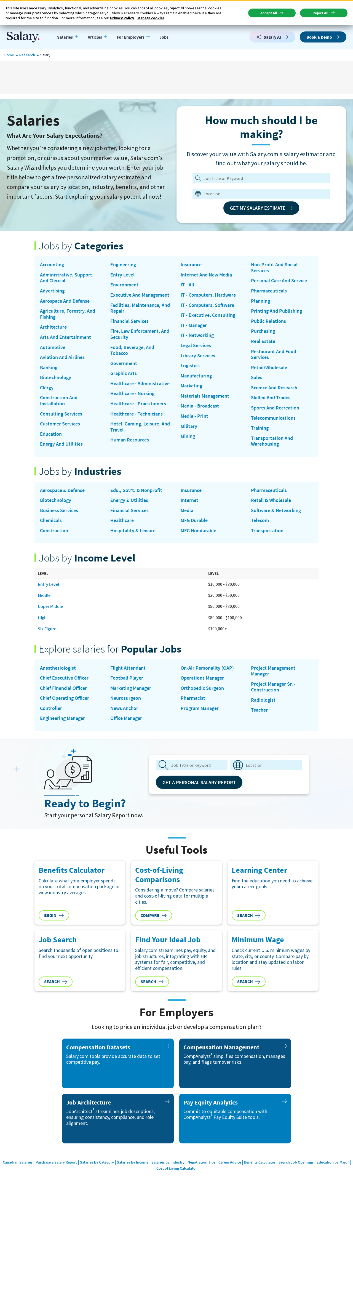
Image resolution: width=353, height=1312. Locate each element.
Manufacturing (196, 376)
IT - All (187, 285)
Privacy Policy (122, 17)
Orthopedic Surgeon (202, 688)
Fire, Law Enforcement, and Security (139, 334)
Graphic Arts (123, 373)
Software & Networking (276, 510)
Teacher (259, 710)
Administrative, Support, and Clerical (66, 278)
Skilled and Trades (270, 398)
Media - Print (194, 416)
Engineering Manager (62, 718)
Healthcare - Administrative (140, 383)
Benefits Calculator (260, 1162)
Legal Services (196, 345)
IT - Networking (197, 335)
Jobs (164, 37)
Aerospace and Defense (65, 301)
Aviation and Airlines (62, 357)
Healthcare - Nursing (132, 393)
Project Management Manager (273, 671)
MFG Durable (194, 520)
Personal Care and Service (279, 281)
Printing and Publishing (276, 311)
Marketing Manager (130, 688)
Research (27, 54)
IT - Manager (194, 325)
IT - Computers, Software (207, 305)
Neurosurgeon (125, 698)
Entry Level (122, 275)
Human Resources (129, 440)
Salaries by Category (97, 1162)
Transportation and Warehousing (272, 441)
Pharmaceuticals (269, 291)
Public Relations (268, 321)
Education (51, 434)
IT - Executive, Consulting (208, 315)
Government (123, 363)
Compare (150, 915)
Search (245, 915)
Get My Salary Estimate (257, 208)
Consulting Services (61, 414)
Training (260, 428)
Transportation (267, 531)
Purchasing (263, 331)
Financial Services (129, 321)
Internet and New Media (206, 275)
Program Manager (200, 708)
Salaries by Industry (167, 1162)
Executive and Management (139, 295)
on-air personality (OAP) (207, 668)
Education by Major (333, 1162)
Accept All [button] (268, 12)
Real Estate (263, 341)
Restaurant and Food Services (273, 354)
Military (189, 426)
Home (9, 54)
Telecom (260, 520)
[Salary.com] (23, 36)
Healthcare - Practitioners (138, 404)
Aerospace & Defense (62, 490)
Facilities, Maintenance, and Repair (140, 308)
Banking (48, 367)
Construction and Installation (58, 400)
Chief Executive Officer (64, 678)
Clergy (47, 388)
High (42, 617)
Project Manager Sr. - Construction (273, 687)
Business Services (59, 510)
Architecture (53, 327)
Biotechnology (55, 377)
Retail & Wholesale (271, 500)
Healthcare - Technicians (136, 414)
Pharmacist (193, 698)
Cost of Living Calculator (176, 1168)
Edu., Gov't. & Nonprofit (136, 490)
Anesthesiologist (58, 668)
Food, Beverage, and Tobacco (132, 350)
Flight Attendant (128, 668)
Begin (50, 915)
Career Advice (229, 1162)
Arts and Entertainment (65, 337)
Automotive (52, 347)
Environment (124, 285)
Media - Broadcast (200, 406)
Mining (188, 436)
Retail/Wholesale (269, 367)
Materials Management (205, 396)
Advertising (52, 291)
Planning (260, 301)
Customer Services (60, 424)
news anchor (124, 708)
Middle (44, 595)
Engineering (123, 265)
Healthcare (122, 520)
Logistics (190, 366)
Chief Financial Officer (63, 688)
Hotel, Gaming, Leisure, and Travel (140, 427)
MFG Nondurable (198, 531)
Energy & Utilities (129, 500)
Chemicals (51, 520)
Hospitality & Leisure (133, 531)
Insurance (191, 265)
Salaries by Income (132, 1162)
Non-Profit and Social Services (274, 267)
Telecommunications (273, 418)
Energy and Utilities (61, 444)
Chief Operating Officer (64, 698)
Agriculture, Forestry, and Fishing (67, 314)
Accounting (52, 265)
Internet (189, 500)
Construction (54, 531)
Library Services (198, 356)
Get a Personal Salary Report (199, 782)
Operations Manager (202, 678)
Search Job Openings (296, 1162)
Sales (256, 377)
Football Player (126, 678)
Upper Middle (50, 606)
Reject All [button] (320, 12)
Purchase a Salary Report (56, 1162)
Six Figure (47, 628)
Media (187, 510)
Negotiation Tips (201, 1162)
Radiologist (263, 700)
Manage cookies (150, 17)
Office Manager (126, 718)
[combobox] (258, 194)
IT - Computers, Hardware (208, 295)
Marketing (191, 386)
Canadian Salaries (18, 1162)
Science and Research (274, 388)
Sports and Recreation (275, 408)
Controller (51, 708)
